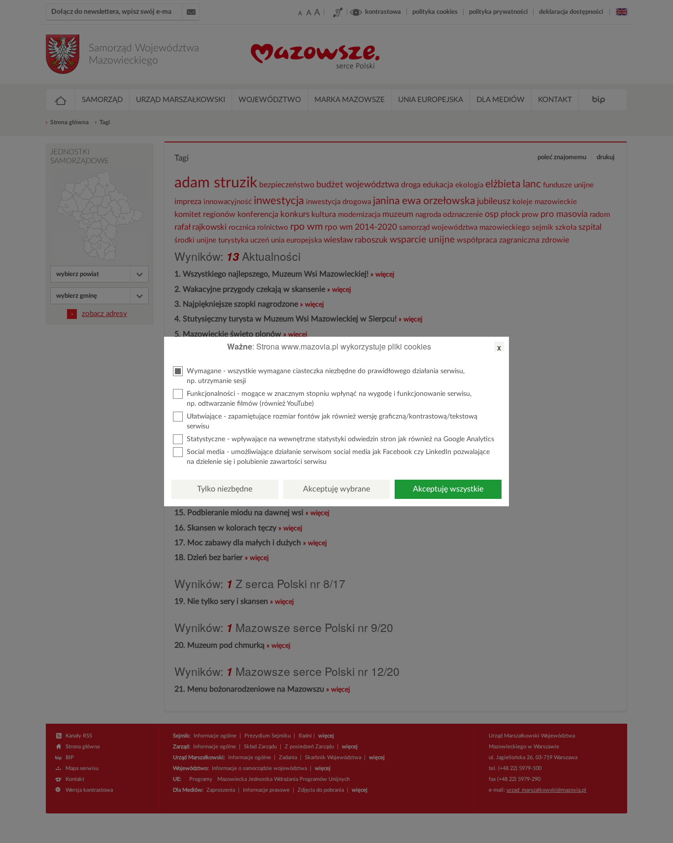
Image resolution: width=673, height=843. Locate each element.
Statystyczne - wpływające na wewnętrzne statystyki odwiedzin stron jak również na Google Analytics (340, 439)
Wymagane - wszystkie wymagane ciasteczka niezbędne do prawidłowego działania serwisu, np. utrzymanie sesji (326, 376)
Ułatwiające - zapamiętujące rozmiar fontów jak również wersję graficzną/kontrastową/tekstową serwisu (332, 421)
